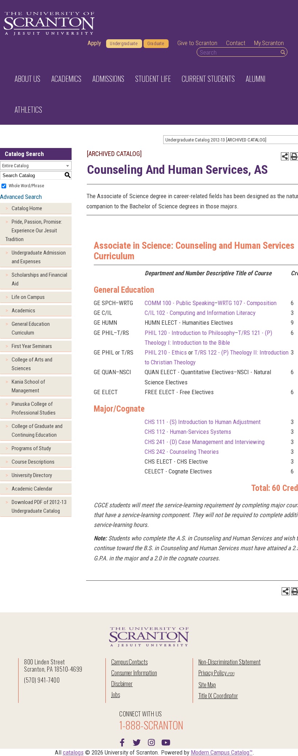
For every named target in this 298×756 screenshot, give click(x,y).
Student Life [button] (153, 78)
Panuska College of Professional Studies (34, 408)
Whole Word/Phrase (26, 185)
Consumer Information (134, 672)
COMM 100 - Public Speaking (179, 303)
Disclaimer (122, 683)
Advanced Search (21, 196)
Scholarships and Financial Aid (39, 279)
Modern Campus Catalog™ (222, 752)
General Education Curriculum (31, 328)
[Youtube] (165, 742)
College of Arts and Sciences (32, 364)
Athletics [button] (28, 109)
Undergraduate (123, 43)
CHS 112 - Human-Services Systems (188, 431)
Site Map (207, 684)
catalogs (73, 752)
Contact (235, 43)
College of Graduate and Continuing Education (37, 430)
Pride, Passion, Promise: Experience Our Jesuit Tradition (33, 231)
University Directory (32, 475)
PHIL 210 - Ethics (166, 352)
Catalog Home (27, 208)
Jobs (115, 694)
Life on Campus (28, 297)
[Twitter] (136, 742)
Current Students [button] (208, 78)
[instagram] (151, 742)
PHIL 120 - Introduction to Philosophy (190, 332)
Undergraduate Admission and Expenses (39, 257)
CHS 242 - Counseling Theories (182, 451)
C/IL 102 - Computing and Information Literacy (200, 312)
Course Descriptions (33, 462)
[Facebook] (122, 742)
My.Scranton (269, 43)
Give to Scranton (197, 43)
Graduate (155, 43)
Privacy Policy (212, 672)
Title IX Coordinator (218, 695)
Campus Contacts (129, 661)
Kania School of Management (28, 386)
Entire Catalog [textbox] (15, 165)
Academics (23, 310)
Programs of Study (31, 448)
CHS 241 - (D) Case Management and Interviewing (205, 441)
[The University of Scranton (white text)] (49, 24)
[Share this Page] (285, 156)
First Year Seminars (32, 346)
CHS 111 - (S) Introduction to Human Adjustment (203, 421)
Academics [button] (66, 78)
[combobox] (36, 165)
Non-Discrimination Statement (229, 661)
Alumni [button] (255, 78)
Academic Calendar (32, 488)
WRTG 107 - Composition (247, 303)
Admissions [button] (108, 78)
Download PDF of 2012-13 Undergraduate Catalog (39, 506)
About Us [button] (27, 78)
